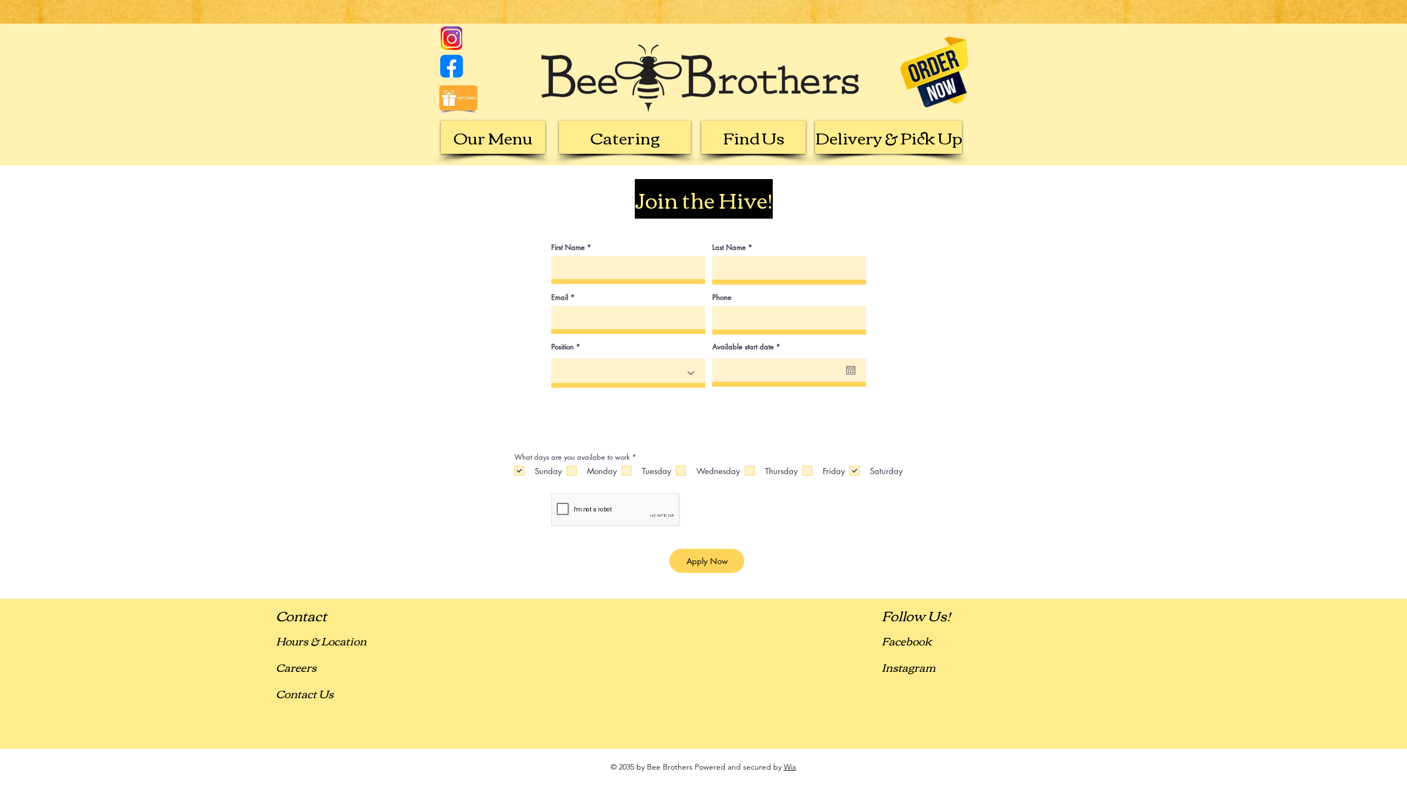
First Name (568, 247)
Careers (296, 666)
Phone (722, 297)
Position (562, 346)
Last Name (729, 247)
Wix (790, 767)
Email (559, 297)
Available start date (748, 346)
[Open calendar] (850, 370)
